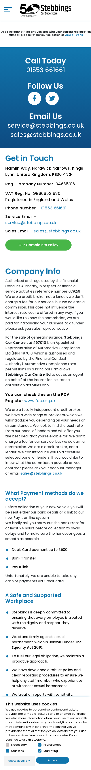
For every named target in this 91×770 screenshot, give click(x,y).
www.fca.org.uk (40, 400)
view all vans (74, 35)
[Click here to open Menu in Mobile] (8, 10)
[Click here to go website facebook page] (34, 98)
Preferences (52, 745)
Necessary (19, 745)
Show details (17, 761)
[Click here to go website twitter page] (52, 98)
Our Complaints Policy (38, 244)
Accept (52, 760)
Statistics (17, 751)
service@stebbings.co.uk (46, 125)
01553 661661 (45, 70)
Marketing (51, 751)
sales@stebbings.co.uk (45, 134)
